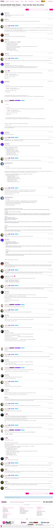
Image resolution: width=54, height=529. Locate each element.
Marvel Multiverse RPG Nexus (24, 511)
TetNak (6, 469)
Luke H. (7, 85)
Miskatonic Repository (40, 514)
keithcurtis (7, 100)
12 (48, 9)
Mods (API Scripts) (8, 6)
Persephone (7, 63)
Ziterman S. (7, 13)
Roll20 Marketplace (5, 510)
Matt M (6, 397)
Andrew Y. (7, 19)
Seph (6, 104)
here (31, 526)
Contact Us (24, 501)
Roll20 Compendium (6, 511)
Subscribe (43, 1)
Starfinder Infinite (39, 513)
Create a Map (38, 508)
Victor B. (6, 25)
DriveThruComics (5, 514)
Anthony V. (7, 34)
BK (5, 414)
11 (46, 9)
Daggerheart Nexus (22, 509)
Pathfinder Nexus (22, 508)
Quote (8, 14)
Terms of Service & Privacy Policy (17, 501)
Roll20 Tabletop (5, 508)
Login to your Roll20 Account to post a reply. (14, 497)
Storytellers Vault (39, 515)
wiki (37, 351)
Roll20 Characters (5, 509)
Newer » (51, 9)
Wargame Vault (5, 517)
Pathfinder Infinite (39, 512)
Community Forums (3, 6)
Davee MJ (7, 291)
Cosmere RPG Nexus (22, 512)
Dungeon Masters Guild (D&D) (41, 511)
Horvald (6, 70)
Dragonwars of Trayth (9, 276)
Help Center (27, 501)
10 (44, 9)
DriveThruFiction (5, 515)
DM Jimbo (7, 262)
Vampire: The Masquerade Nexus (24, 510)
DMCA (21, 501)
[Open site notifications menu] (49, 1)
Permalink (6, 14)
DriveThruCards (5, 516)
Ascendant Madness (9, 163)
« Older (27, 9)
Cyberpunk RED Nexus (23, 513)
